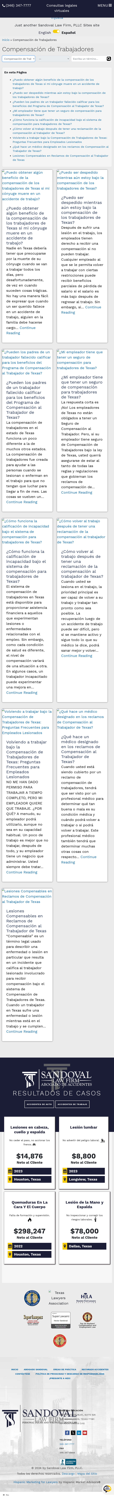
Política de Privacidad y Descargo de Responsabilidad (70, 1374)
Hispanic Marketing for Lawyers (35, 1482)
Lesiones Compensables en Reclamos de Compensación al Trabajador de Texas (26, 920)
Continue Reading (21, 502)
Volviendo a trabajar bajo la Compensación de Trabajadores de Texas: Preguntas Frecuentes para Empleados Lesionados (26, 759)
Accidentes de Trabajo (72, 1104)
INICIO (14, 1369)
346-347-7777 (67, 1444)
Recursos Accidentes (95, 1369)
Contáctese (22, 1374)
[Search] (109, 59)
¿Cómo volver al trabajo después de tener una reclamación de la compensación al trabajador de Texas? (82, 564)
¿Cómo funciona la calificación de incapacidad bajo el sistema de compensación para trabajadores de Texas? (26, 566)
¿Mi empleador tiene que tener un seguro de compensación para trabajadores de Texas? (82, 387)
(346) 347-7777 (18, 5)
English (45, 33)
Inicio (5, 40)
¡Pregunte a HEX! (59, 1378)
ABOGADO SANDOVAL (36, 1369)
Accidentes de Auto (39, 1104)
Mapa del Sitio (87, 1473)
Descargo (68, 1473)
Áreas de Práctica (64, 1369)
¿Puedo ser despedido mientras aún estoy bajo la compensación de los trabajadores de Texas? (81, 210)
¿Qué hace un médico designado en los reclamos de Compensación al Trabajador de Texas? (80, 749)
